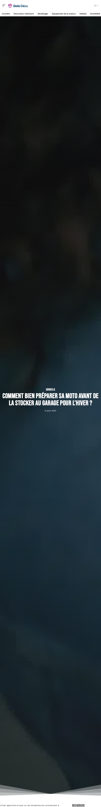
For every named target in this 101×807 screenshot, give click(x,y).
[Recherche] (90, 5)
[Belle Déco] (18, 5)
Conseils (50, 389)
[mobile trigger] (4, 5)
